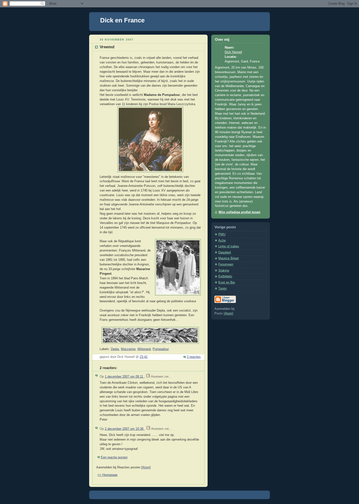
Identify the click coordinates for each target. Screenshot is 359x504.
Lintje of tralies (228, 246)
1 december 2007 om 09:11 (124, 376)
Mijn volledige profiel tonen (239, 212)
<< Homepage (107, 475)
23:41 (144, 357)
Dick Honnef (233, 52)
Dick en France (122, 20)
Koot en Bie (226, 282)
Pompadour (161, 349)
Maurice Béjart (228, 258)
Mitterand (144, 349)
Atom (146, 467)
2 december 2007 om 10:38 (124, 429)
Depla (115, 349)
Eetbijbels (225, 276)
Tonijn (222, 288)
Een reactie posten (114, 457)
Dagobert (224, 252)
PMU (221, 234)
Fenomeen (225, 264)
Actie (222, 240)
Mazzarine (128, 349)
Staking (223, 270)
